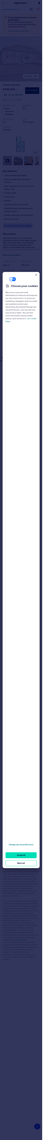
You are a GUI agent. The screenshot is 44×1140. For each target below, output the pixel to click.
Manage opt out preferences (21, 844)
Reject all (21, 863)
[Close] (36, 274)
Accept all (21, 855)
